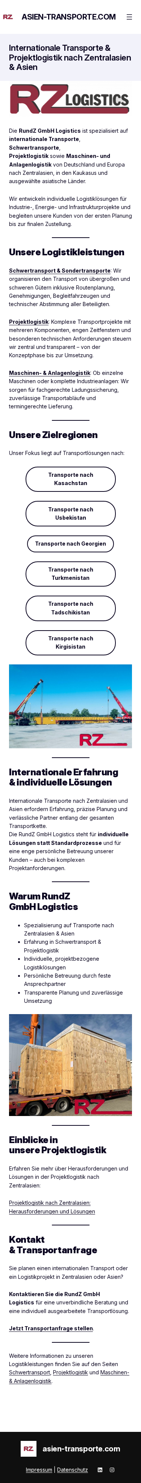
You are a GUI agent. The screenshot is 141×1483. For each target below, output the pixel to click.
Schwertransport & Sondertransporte (60, 270)
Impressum (39, 1469)
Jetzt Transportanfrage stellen (51, 1328)
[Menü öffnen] (129, 16)
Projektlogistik (29, 321)
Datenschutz (72, 1469)
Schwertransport (29, 1372)
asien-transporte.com (69, 16)
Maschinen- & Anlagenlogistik (49, 373)
